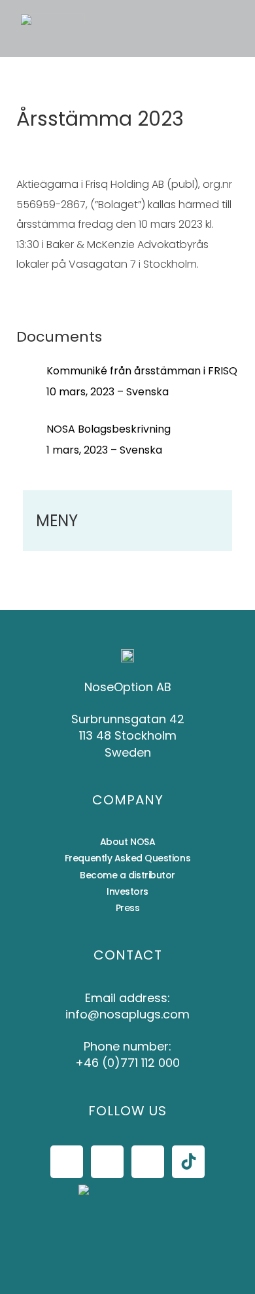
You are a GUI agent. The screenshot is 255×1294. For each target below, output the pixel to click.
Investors (127, 891)
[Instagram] (107, 1161)
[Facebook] (66, 1161)
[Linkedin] (147, 1161)
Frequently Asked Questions (127, 858)
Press (128, 907)
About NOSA (128, 841)
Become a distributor (127, 875)
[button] (120, 28)
